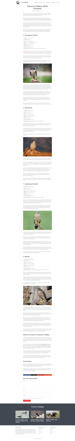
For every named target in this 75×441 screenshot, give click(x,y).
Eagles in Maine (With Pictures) (52, 420)
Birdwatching (48, 2)
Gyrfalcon (25, 123)
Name (24, 388)
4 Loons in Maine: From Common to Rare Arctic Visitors (21, 421)
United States (40, 429)
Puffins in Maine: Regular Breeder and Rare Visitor (37, 420)
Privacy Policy (51, 430)
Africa (39, 433)
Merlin (24, 272)
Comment (24, 380)
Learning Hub (53, 2)
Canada (39, 430)
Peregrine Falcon (26, 51)
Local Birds (36, 2)
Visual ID (40, 2)
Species (44, 2)
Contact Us (51, 433)
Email (24, 391)
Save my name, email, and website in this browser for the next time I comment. (33, 398)
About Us (51, 429)
